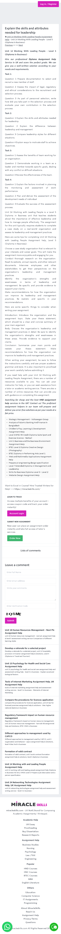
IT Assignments (30, 899)
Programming (30, 903)
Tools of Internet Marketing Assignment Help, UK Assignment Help (29, 683)
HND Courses (30, 868)
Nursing (30, 848)
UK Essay (30, 824)
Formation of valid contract (18, 751)
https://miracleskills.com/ (27, 489)
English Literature (30, 883)
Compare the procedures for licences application (29, 700)
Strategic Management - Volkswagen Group (28, 419)
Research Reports (30, 835)
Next (21, 45)
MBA (30, 879)
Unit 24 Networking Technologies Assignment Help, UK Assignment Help (28, 783)
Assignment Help (30, 915)
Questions (31, 922)
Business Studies (30, 845)
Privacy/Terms (31, 919)
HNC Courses (30, 872)
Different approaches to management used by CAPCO (28, 734)
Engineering (30, 859)
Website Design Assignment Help (24, 475)
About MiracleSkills (30, 908)
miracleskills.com (14, 810)
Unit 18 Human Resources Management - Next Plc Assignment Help (29, 631)
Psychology (30, 852)
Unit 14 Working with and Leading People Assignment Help (25, 765)
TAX (33, 855)
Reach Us (30, 912)
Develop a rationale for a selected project (25, 648)
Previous (9, 45)
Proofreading (30, 828)
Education (30, 892)
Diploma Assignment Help (42, 59)
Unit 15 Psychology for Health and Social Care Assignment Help (27, 665)
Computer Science (31, 896)
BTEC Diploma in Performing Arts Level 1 (27, 453)
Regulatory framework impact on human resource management (29, 716)
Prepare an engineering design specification (29, 463)
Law (28, 855)
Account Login (17, 513)
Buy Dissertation (30, 831)
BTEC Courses (30, 875)
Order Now (15, 538)
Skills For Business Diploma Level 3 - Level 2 (28, 472)
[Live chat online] (54, 927)
